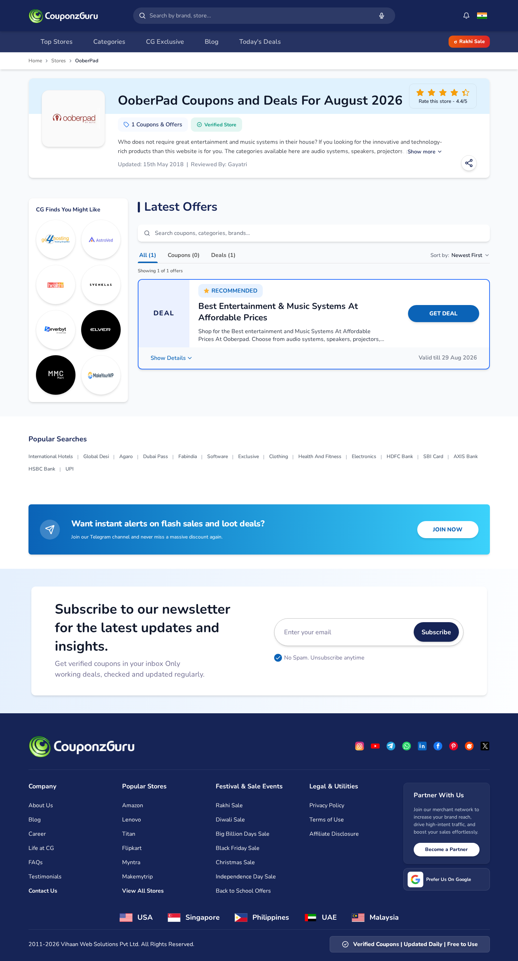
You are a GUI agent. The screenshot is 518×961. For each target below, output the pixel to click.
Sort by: (456, 255)
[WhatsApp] (407, 746)
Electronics (364, 456)
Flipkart (132, 848)
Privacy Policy (326, 805)
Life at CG (41, 848)
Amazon (132, 805)
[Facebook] (438, 746)
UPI (70, 469)
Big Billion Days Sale (243, 834)
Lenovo (131, 820)
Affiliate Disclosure (334, 834)
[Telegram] (391, 746)
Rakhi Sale (472, 41)
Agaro (126, 456)
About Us (40, 805)
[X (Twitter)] (485, 746)
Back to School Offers (243, 891)
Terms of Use (326, 820)
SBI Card (433, 456)
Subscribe (436, 632)
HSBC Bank (41, 469)
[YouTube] (375, 746)
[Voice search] (381, 15)
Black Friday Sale (238, 848)
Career (37, 834)
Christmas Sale (235, 862)
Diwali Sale (230, 820)
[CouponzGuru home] (63, 15)
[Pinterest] (454, 746)
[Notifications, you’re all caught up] (466, 15)
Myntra (131, 862)
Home (35, 60)
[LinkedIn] (422, 746)
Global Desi (96, 456)
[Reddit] (469, 746)
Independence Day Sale (246, 877)
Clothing (278, 456)
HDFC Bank (400, 456)
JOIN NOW (447, 530)
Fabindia (187, 456)
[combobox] (260, 15)
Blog (34, 820)
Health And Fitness (319, 456)
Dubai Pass (155, 456)
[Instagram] (360, 746)
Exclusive (248, 456)
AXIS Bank (466, 456)
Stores (58, 60)
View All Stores (143, 891)
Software (217, 456)
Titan (128, 834)
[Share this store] (469, 163)
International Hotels (50, 456)
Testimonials (45, 877)
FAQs (35, 862)
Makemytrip (137, 877)
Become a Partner (446, 849)
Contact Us (42, 891)
